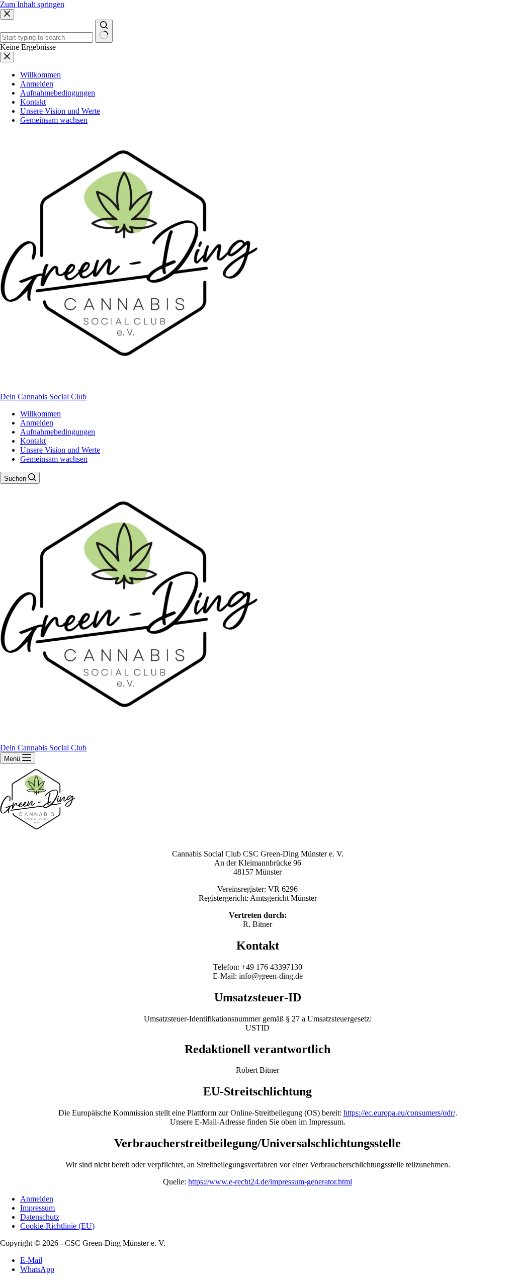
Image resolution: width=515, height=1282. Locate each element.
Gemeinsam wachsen (54, 459)
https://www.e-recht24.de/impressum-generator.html (270, 1181)
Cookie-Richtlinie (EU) (57, 1226)
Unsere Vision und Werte (60, 450)
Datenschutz (39, 1217)
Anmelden (36, 422)
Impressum (37, 1208)
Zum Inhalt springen (32, 4)
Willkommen (40, 413)
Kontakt (33, 441)
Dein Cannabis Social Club (43, 396)
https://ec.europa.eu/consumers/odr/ (399, 1112)
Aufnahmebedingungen (57, 432)
